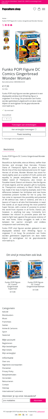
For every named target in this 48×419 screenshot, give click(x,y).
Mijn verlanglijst (9, 353)
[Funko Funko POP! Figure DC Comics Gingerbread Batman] (35, 270)
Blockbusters (7, 315)
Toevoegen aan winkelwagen (24, 125)
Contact (5, 384)
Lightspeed (41, 411)
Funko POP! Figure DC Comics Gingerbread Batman (35, 284)
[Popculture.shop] (11, 9)
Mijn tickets (7, 350)
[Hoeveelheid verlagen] (4, 118)
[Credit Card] (23, 415)
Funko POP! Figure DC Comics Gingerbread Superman (12, 285)
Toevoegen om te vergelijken (14, 139)
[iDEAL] (19, 415)
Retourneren (7, 381)
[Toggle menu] (43, 9)
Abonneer (38, 400)
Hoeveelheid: (6, 115)
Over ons (6, 361)
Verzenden (6, 378)
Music (4, 318)
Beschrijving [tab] (9, 149)
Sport (4, 331)
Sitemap (5, 388)
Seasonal (6, 335)
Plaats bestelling (24, 134)
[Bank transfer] (16, 415)
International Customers (12, 391)
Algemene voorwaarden (12, 365)
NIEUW (5, 312)
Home (4, 18)
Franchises (6, 322)
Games (5, 325)
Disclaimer (6, 368)
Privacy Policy (7, 371)
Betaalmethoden (9, 374)
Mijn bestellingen (9, 346)
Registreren (7, 343)
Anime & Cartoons (9, 328)
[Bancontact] (26, 415)
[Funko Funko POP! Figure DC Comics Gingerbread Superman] (12, 270)
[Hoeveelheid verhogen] (9, 118)
